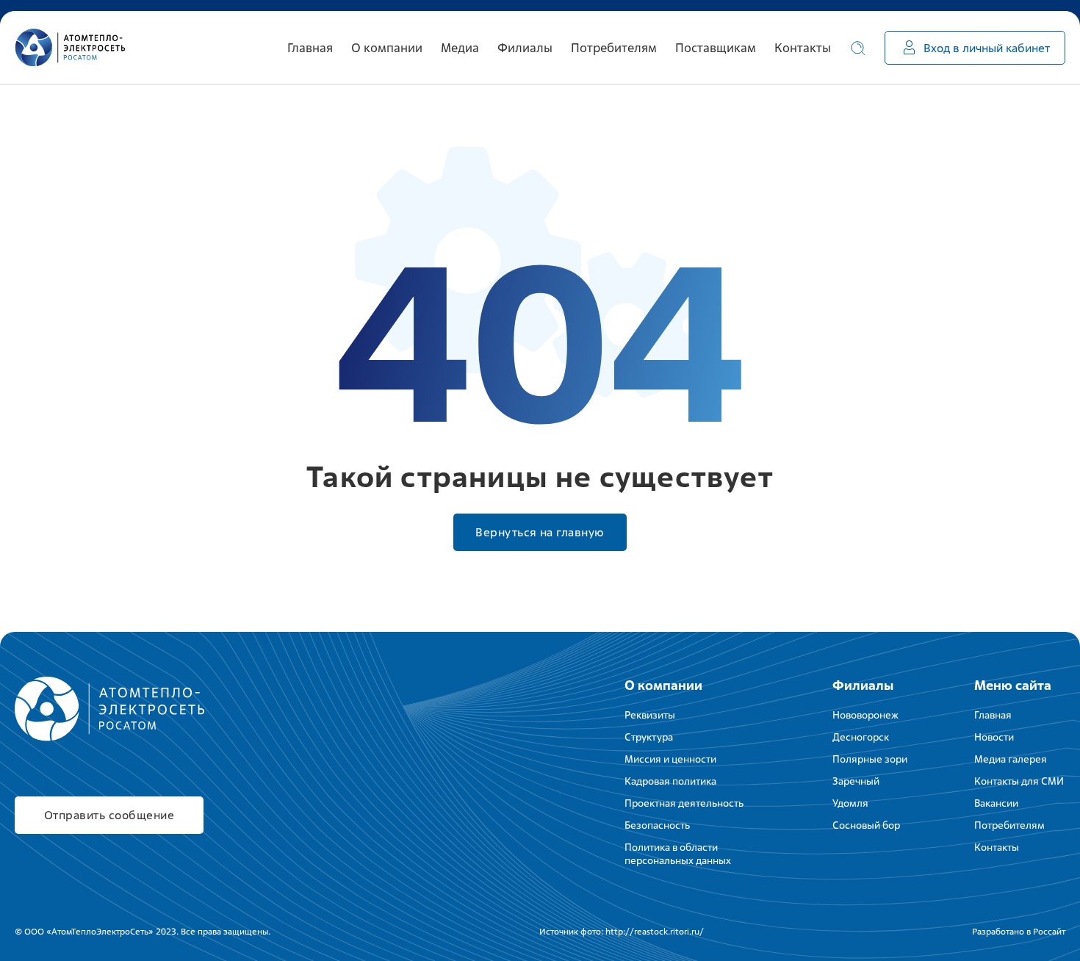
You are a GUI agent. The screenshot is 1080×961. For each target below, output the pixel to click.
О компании (663, 685)
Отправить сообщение (109, 815)
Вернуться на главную (540, 532)
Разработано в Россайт (1018, 931)
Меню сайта (1012, 685)
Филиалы (862, 685)
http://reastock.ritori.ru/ (654, 931)
